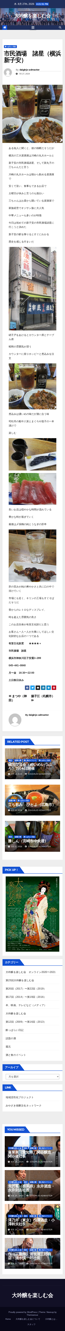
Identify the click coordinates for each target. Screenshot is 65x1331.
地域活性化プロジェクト (20, 1097)
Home (8, 1319)
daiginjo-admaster (29, 69)
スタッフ (31, 1324)
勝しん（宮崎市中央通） (28, 841)
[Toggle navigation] (33, 27)
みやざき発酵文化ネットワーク (23, 1105)
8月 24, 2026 (17, 1230)
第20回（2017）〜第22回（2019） (26, 988)
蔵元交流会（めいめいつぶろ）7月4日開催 (30, 766)
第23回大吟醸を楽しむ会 (20, 980)
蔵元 (10, 760)
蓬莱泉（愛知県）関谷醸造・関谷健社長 (31, 1154)
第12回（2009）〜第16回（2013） (26, 1021)
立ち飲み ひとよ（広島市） (32, 804)
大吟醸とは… (51, 1319)
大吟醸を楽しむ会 (32, 16)
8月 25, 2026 (17, 1196)
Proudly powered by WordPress (23, 1312)
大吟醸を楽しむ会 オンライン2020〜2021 (31, 972)
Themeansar (32, 1315)
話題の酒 (18, 760)
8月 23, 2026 (17, 1264)
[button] (60, 27)
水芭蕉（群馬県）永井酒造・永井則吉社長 (31, 1188)
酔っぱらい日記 (10, 46)
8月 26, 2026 (17, 1162)
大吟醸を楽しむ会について (28, 1319)
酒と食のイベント (30, 760)
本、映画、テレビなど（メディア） (26, 1005)
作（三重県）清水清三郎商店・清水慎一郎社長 (29, 1256)
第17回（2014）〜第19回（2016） (26, 997)
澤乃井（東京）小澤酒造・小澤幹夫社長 (31, 1222)
